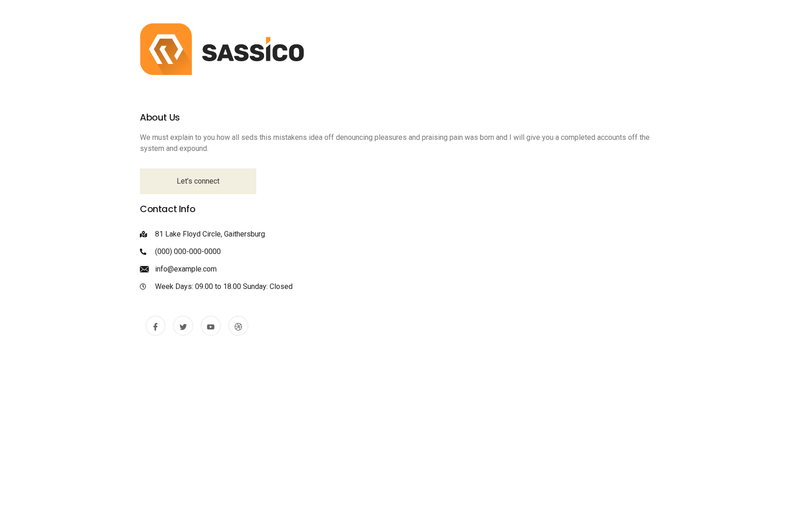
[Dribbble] (238, 326)
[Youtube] (211, 326)
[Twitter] (183, 326)
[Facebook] (155, 326)
